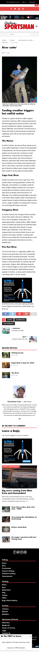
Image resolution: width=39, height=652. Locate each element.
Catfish (9, 319)
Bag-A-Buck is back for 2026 (23, 363)
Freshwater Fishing (25, 40)
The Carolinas (8, 323)
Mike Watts (15, 355)
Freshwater (6, 568)
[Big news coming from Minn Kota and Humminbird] (19, 476)
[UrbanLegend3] (17, 301)
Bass (4, 566)
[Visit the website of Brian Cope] (19, 419)
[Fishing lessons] (6, 355)
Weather (5, 614)
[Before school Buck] (6, 529)
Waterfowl (6, 590)
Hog (3, 592)
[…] (27, 501)
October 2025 (20, 319)
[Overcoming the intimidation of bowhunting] (6, 519)
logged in (13, 435)
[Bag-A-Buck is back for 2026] (6, 365)
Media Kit (6, 625)
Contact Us (6, 633)
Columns (5, 609)
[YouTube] (19, 9)
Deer (4, 587)
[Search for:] (19, 34)
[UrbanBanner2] (19, 18)
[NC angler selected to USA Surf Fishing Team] (6, 539)
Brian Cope (6, 53)
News (4, 563)
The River (15, 373)
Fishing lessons (18, 353)
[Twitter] (15, 9)
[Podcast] (23, 9)
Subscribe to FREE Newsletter (16, 648)
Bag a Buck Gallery (9, 600)
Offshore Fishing (8, 573)
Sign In (24, 2)
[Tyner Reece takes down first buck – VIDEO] (6, 509)
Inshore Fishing (8, 571)
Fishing (12, 40)
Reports (5, 611)
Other (4, 598)
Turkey (4, 595)
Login (4, 631)
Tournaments (7, 576)
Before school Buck (19, 527)
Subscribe (32, 2)
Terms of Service (8, 628)
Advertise (6, 623)
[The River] (6, 375)
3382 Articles (27, 401)
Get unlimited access (13, 2)
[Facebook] (11, 9)
